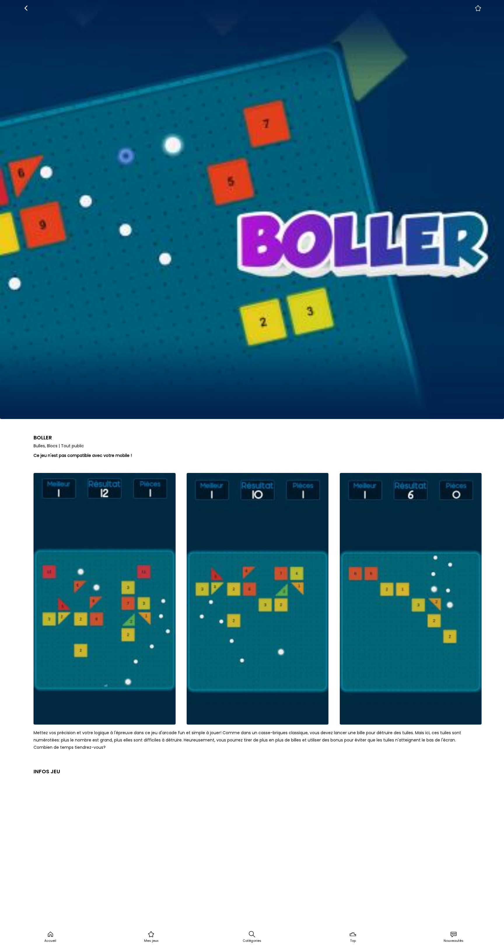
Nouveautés (453, 940)
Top (353, 940)
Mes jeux (151, 940)
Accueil (50, 940)
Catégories (252, 940)
